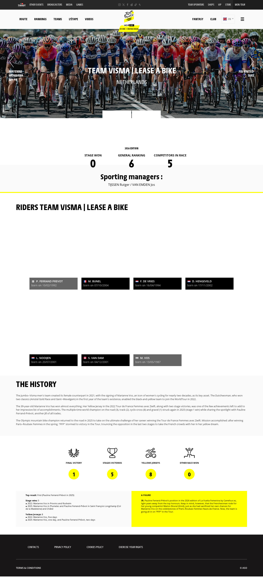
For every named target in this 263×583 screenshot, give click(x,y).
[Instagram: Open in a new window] (119, 5)
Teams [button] (58, 19)
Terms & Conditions (28, 568)
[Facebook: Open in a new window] (128, 5)
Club (213, 19)
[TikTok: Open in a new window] (136, 5)
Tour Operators (196, 4)
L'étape (73, 19)
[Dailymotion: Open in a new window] (132, 5)
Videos (89, 19)
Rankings (40, 19)
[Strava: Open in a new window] (140, 5)
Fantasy (197, 19)
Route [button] (23, 19)
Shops (211, 4)
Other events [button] (36, 4)
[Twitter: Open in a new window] (123, 5)
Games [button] (79, 4)
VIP (219, 4)
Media (69, 4)
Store (228, 4)
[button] (228, 19)
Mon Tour (240, 4)
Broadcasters (54, 4)
